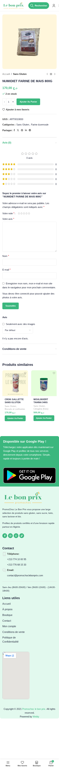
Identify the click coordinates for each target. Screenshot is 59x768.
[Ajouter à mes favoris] (25, 373)
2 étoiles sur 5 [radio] (21, 213)
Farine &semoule (39, 124)
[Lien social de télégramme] (30, 130)
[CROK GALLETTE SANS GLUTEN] (15, 383)
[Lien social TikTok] (21, 535)
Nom (5, 256)
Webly (36, 716)
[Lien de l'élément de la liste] (16, 604)
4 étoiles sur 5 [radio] (26, 213)
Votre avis (8, 219)
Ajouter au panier (28, 102)
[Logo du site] (13, 5)
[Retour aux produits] (51, 74)
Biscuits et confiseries (15, 409)
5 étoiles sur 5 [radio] (29, 213)
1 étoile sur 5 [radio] (19, 213)
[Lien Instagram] (10, 535)
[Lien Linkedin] (26, 130)
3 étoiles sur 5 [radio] (24, 213)
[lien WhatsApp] (16, 535)
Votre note (8, 213)
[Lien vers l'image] (29, 475)
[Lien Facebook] (14, 130)
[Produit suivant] (55, 74)
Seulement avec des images (20, 324)
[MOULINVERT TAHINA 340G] (44, 383)
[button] (15, 418)
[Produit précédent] (47, 74)
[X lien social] (18, 130)
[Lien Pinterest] (22, 130)
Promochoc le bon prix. (34, 709)
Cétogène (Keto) (41, 409)
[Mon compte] (54, 5)
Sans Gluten (20, 74)
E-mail (6, 269)
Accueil (6, 74)
